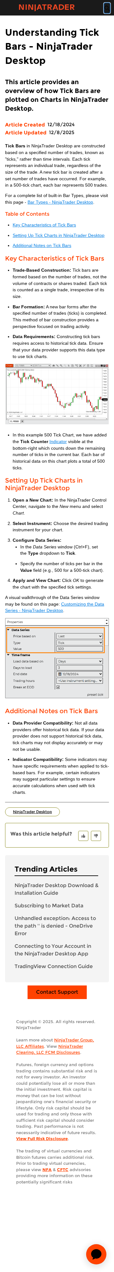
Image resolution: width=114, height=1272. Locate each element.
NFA (47, 1169)
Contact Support (57, 992)
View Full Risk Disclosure (42, 1138)
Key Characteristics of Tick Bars (44, 225)
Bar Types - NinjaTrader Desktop (60, 202)
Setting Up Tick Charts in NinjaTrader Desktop (58, 235)
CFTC (62, 1169)
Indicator (58, 441)
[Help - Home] (46, 7)
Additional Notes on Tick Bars (42, 245)
